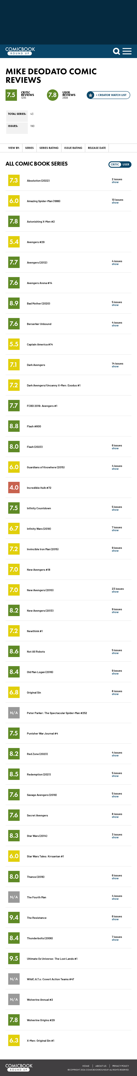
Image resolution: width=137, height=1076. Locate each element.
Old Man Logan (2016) (40, 672)
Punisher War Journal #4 (42, 733)
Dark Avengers (36, 364)
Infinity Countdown (39, 508)
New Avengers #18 (38, 569)
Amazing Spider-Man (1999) (43, 201)
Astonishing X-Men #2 (41, 221)
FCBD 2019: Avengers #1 (42, 405)
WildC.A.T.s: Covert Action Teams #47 (50, 979)
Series (29, 148)
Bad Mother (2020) (38, 303)
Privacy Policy (120, 1065)
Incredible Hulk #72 (39, 487)
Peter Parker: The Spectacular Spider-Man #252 (57, 713)
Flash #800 (34, 426)
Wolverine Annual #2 (40, 999)
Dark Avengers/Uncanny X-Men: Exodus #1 (53, 385)
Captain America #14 (40, 344)
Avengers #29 (35, 242)
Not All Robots (36, 651)
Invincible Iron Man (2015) (42, 549)
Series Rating (49, 148)
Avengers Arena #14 (39, 283)
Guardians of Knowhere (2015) (45, 467)
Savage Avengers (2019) (42, 794)
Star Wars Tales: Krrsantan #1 (45, 856)
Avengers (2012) (37, 262)
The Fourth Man (36, 897)
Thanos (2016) (35, 876)
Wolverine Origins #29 (41, 1020)
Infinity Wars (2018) (39, 528)
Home (85, 1065)
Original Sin (34, 692)
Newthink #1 (35, 631)
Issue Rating (73, 148)
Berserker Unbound (39, 323)
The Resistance (37, 917)
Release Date (97, 148)
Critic (115, 164)
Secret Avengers (37, 815)
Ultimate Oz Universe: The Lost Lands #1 (52, 958)
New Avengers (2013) (40, 610)
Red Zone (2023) (37, 753)
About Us (100, 1065)
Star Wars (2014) (37, 835)
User (126, 164)
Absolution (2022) (38, 180)
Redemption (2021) (39, 774)
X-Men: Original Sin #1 (40, 1040)
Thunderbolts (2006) (40, 938)
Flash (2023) (34, 446)
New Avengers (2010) (40, 590)
